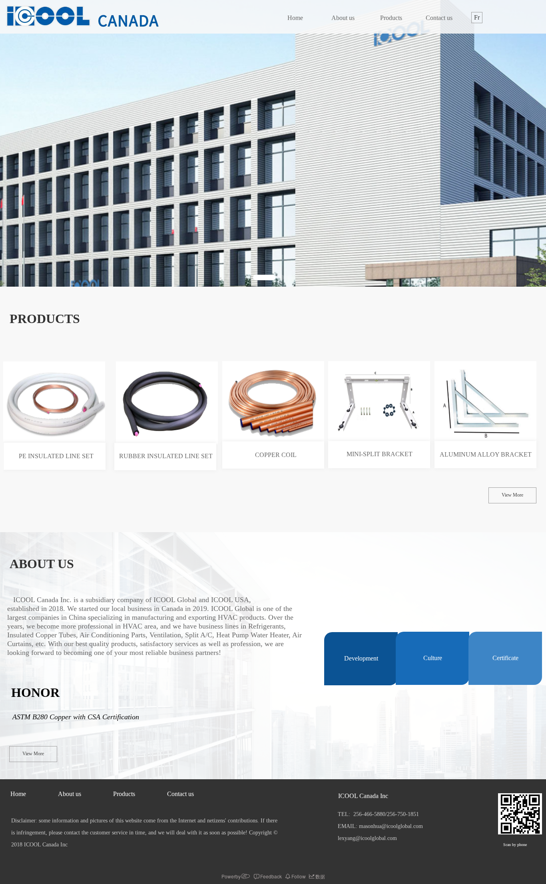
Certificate (505, 658)
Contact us (439, 17)
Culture (432, 658)
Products (391, 17)
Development (361, 658)
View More (512, 495)
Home (295, 17)
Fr (477, 17)
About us (343, 17)
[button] (264, 277)
